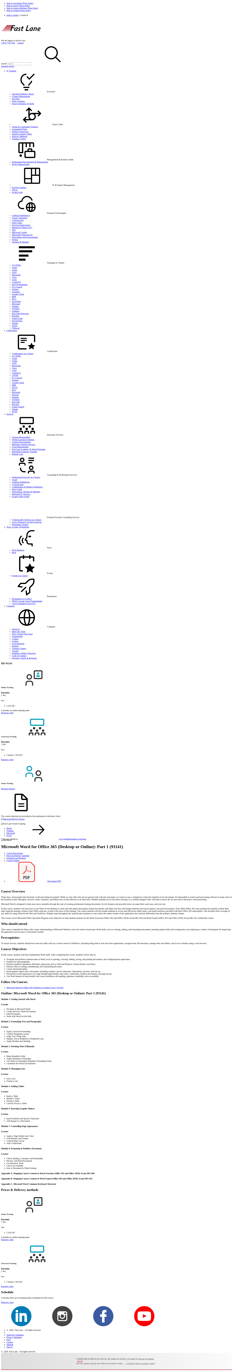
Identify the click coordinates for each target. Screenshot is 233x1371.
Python (15, 240)
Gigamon (16, 292)
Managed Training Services (23, 444)
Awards (15, 651)
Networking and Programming (25, 237)
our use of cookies (146, 1359)
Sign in (9, 1347)
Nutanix (15, 306)
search (3, 63)
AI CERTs (16, 265)
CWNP (15, 375)
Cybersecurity (18, 220)
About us (16, 629)
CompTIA (16, 282)
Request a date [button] (7, 713)
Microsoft (16, 304)
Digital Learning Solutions (23, 439)
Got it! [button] (80, 1361)
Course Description (14, 853)
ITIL (14, 230)
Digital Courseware (20, 131)
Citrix (14, 280)
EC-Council (17, 287)
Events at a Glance (20, 575)
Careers (15, 641)
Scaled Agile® (18, 407)
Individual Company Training (24, 452)
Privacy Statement (14, 1337)
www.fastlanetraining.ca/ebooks (72, 839)
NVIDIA (16, 309)
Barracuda (16, 275)
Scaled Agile (17, 192)
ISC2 (14, 299)
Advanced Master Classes (23, 94)
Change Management (21, 96)
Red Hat (15, 316)
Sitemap (9, 1344)
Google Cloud (18, 294)
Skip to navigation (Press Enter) (19, 3)
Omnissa (15, 311)
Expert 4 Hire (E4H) (20, 496)
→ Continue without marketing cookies (140, 1364)
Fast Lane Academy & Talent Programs (28, 449)
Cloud (14, 480)
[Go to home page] (21, 38)
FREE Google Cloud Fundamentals (27, 601)
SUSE (14, 326)
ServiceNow (17, 321)
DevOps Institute (19, 187)
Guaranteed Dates (19, 129)
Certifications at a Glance (22, 353)
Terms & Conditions (15, 1335)
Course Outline (12, 860)
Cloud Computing (19, 218)
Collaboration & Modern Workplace (27, 487)
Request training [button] (8, 789)
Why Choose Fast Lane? (22, 634)
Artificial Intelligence (21, 215)
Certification (11, 330)
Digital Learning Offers (22, 134)
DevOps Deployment (21, 225)
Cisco (14, 277)
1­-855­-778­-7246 (8, 43)
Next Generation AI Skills (23, 104)
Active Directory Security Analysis (27, 522)
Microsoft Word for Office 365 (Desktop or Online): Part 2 (35, 988)
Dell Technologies (19, 284)
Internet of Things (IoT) (22, 227)
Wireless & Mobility (20, 242)
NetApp (15, 395)
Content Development (21, 442)
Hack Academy (18, 101)
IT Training (11, 71)
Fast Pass (16, 99)
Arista (14, 267)
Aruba (14, 270)
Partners (15, 646)
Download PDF (54, 881)
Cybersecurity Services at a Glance (27, 520)
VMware (16, 328)
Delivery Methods (19, 136)
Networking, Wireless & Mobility (26, 492)
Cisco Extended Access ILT (24, 603)
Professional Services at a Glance (26, 477)
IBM (14, 297)
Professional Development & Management (30, 162)
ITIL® (15, 190)
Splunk (15, 323)
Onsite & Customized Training (25, 127)
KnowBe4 (16, 301)
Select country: (12, 15)
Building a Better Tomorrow (24, 653)
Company (10, 606)
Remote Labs (17, 454)
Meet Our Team (18, 631)
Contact (20, 43)
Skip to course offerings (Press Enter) (22, 8)
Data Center (17, 223)
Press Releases (18, 550)
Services (10, 414)
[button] (24, 15)
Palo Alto (16, 402)
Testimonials (17, 636)
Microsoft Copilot (19, 232)
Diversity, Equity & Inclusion (24, 658)
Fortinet (15, 289)
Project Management (20, 164)
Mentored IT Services (21, 494)
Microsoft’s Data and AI (22, 235)
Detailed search (7, 66)
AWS (14, 272)
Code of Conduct (19, 656)
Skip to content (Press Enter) (18, 10)
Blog (14, 552)
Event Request (18, 643)
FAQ (8, 1340)
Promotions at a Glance (22, 599)
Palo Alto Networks (20, 313)
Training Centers (19, 139)
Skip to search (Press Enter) (18, 6)
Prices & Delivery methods (17, 856)
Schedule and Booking (16, 858)
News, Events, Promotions (17, 527)
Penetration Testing (20, 524)
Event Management (20, 447)
